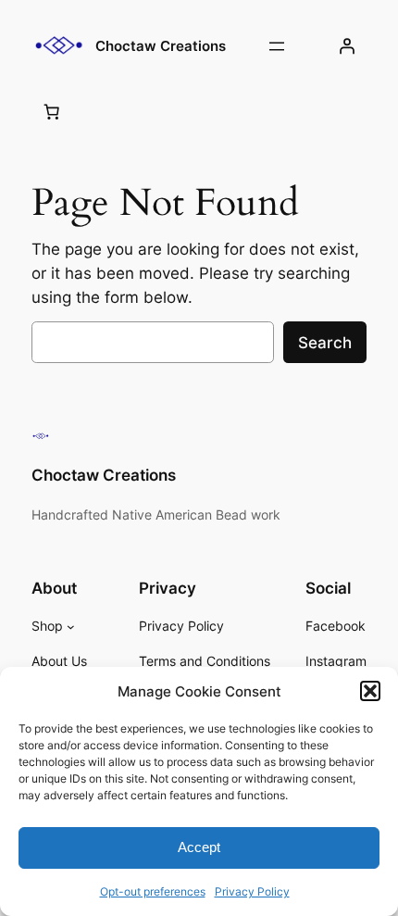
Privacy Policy (252, 891)
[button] (370, 691)
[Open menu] (277, 46)
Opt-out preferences (152, 891)
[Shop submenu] (71, 626)
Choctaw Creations (160, 46)
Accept (199, 847)
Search (325, 342)
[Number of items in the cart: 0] (50, 111)
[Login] (347, 46)
